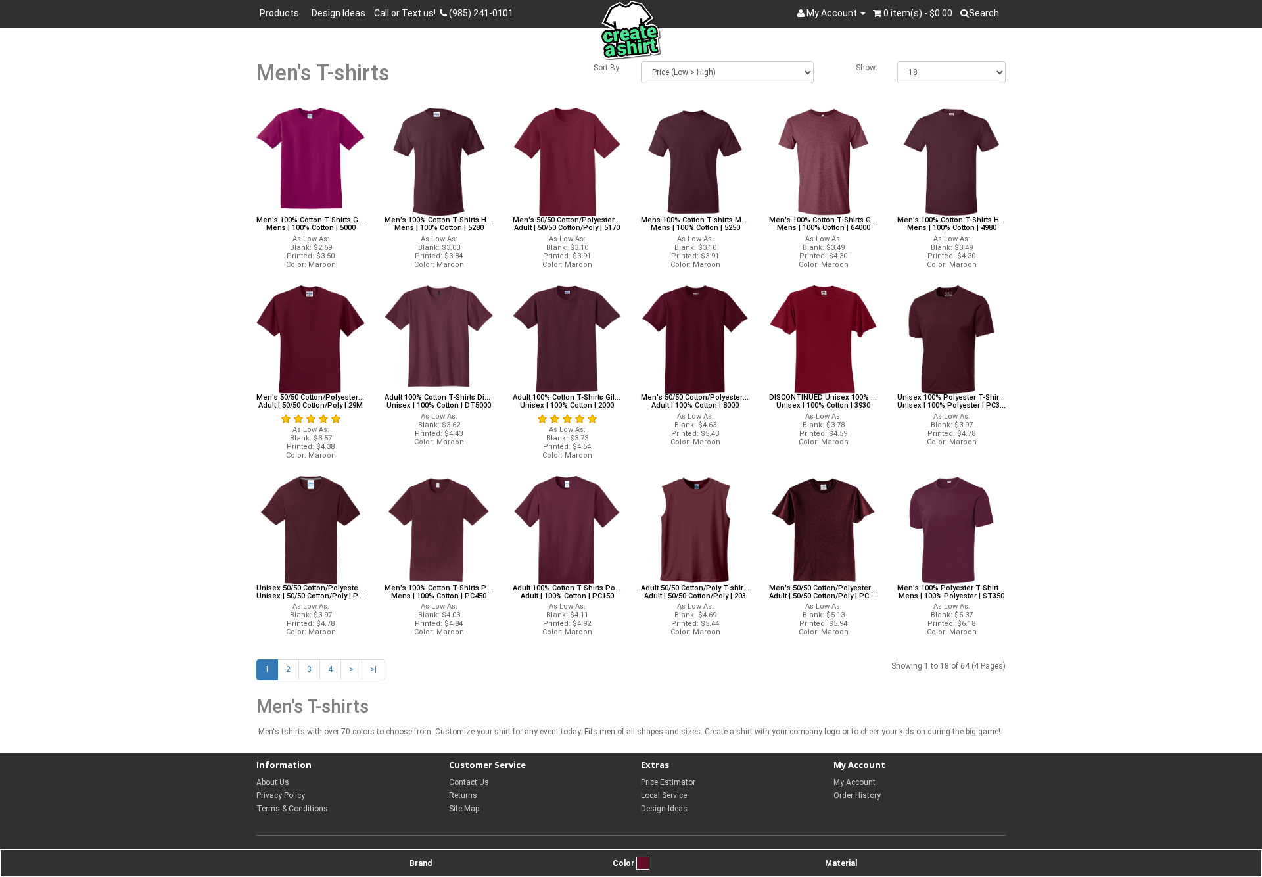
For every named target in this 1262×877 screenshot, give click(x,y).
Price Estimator (668, 782)
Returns (463, 795)
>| (373, 669)
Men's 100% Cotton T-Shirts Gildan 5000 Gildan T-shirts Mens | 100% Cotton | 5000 (310, 224)
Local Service (664, 795)
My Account (854, 782)
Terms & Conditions (292, 808)
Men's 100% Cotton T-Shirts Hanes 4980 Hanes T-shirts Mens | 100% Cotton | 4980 (951, 224)
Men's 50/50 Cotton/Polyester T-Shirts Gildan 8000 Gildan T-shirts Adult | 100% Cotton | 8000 (695, 402)
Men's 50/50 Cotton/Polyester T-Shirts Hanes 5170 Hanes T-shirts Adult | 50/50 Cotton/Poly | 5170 (567, 224)
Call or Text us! (407, 13)
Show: (866, 67)
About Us (272, 782)
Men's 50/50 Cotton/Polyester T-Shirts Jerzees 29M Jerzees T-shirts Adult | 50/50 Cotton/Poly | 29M (310, 402)
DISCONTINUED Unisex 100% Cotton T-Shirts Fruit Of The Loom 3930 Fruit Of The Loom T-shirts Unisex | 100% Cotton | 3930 (823, 402)
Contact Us (469, 782)
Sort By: (607, 67)
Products (281, 13)
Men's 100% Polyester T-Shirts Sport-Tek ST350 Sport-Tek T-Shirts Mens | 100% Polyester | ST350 (951, 592)
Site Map (464, 808)
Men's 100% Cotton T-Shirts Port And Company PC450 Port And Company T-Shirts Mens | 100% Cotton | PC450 (439, 592)
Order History (857, 795)
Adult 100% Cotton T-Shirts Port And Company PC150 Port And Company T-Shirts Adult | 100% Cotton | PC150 (567, 592)
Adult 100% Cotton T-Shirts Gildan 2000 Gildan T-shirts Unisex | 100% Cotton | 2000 (567, 402)
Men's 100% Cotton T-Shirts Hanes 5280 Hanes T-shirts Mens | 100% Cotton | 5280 (439, 224)
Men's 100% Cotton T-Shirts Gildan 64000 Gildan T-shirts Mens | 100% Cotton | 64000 (823, 224)
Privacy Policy (280, 795)
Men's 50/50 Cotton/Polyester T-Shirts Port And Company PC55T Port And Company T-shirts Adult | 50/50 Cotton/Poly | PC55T (823, 592)
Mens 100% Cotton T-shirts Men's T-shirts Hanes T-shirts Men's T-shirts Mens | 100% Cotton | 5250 (695, 224)
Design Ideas (338, 13)
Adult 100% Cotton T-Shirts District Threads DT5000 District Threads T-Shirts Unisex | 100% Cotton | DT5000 (439, 402)
